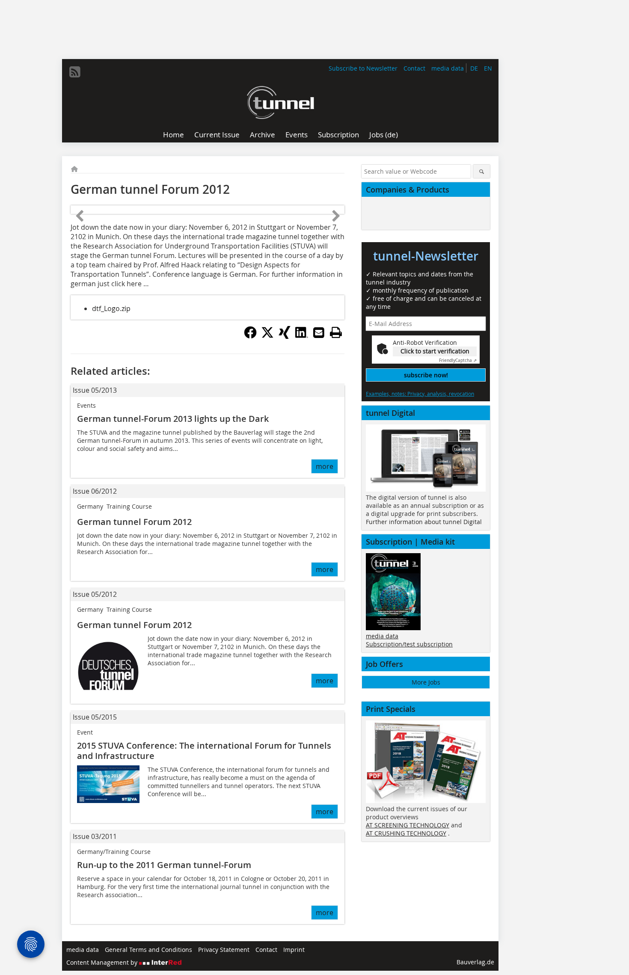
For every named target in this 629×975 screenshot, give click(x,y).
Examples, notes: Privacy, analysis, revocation (420, 393)
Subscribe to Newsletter (363, 68)
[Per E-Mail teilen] (318, 332)
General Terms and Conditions (148, 949)
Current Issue (217, 134)
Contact (414, 68)
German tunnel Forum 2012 (134, 522)
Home (173, 134)
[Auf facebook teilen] (250, 336)
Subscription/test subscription (409, 644)
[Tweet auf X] (267, 336)
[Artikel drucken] (335, 332)
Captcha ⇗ (458, 360)
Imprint (294, 949)
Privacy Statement (223, 949)
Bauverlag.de (475, 962)
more (324, 466)
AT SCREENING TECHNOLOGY (407, 825)
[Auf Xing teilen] (284, 336)
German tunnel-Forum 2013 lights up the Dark (173, 418)
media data (447, 68)
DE (474, 68)
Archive (262, 134)
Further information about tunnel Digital (424, 522)
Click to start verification (435, 351)
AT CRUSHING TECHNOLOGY (406, 833)
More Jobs (426, 682)
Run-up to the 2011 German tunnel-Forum (164, 865)
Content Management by (102, 962)
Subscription (338, 134)
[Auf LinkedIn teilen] (301, 336)
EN (488, 68)
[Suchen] (481, 171)
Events (296, 134)
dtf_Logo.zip (111, 308)
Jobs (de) (383, 134)
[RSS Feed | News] (74, 71)
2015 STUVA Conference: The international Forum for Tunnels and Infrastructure (204, 751)
